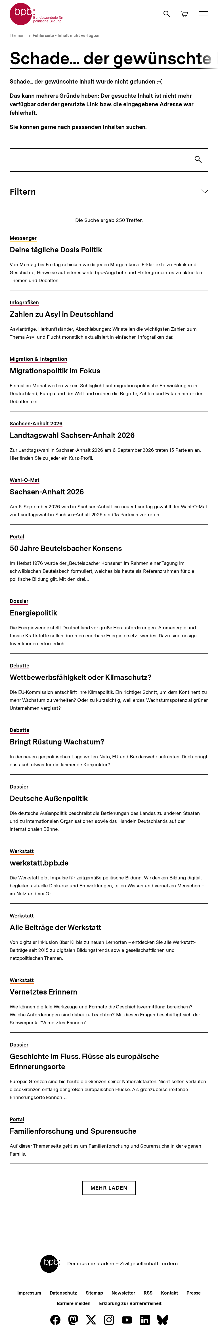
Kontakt (169, 1293)
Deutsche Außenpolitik (49, 798)
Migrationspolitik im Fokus (55, 370)
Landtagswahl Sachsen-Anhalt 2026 (72, 435)
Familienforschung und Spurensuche (73, 1131)
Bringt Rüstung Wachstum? (57, 741)
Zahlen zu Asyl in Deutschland (62, 314)
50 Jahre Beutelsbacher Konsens (66, 548)
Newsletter (123, 1293)
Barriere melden (74, 1303)
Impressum (29, 1293)
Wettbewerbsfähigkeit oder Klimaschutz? (81, 677)
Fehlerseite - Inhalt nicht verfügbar (66, 35)
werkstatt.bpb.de (39, 862)
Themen (17, 35)
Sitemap (94, 1293)
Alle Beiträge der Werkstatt (55, 927)
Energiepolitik (33, 612)
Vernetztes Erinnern (43, 991)
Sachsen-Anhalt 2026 (47, 491)
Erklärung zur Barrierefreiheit (130, 1303)
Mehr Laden (109, 1188)
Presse (193, 1293)
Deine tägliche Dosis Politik (56, 249)
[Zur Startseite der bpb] (37, 23)
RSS (148, 1293)
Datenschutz (63, 1293)
